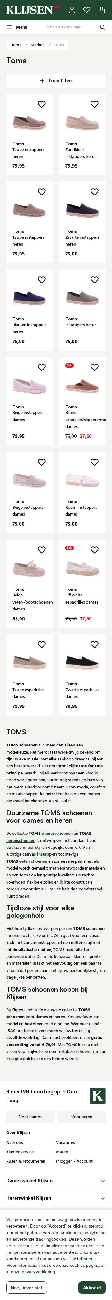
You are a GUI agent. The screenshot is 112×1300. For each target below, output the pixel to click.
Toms (59, 45)
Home (16, 45)
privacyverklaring (38, 1271)
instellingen (83, 1258)
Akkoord (92, 1287)
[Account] (72, 10)
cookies (77, 1265)
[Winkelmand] (101, 10)
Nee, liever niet (26, 1287)
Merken (38, 45)
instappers (47, 854)
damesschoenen (57, 833)
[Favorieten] (86, 10)
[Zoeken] (102, 27)
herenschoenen (20, 840)
